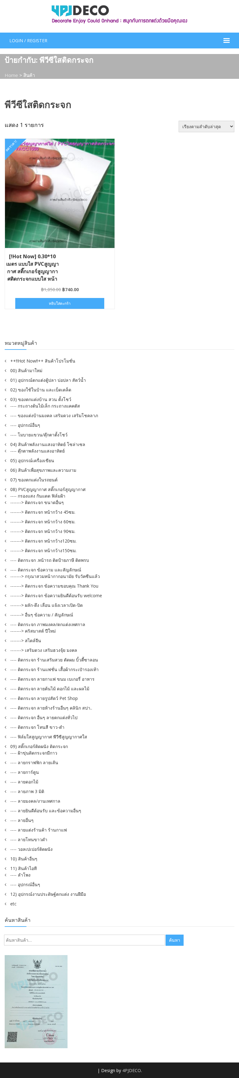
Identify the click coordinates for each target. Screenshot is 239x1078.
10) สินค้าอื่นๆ (23, 859)
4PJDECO (131, 1070)
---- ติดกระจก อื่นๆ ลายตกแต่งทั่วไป (43, 717)
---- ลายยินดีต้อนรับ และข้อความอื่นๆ (45, 811)
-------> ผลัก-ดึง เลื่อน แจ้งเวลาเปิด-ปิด (46, 605)
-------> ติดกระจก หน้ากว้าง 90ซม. (42, 531)
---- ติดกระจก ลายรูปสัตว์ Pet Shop (44, 698)
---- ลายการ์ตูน (24, 772)
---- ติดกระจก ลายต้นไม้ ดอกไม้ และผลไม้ (49, 689)
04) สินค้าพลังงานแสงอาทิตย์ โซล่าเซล (47, 444)
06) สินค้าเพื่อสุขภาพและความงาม (43, 470)
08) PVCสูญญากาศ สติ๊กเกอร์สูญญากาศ (48, 489)
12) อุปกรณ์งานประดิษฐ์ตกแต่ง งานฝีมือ (48, 894)
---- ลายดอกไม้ (24, 782)
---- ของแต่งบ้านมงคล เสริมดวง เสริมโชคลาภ (54, 415)
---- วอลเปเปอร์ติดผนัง (31, 849)
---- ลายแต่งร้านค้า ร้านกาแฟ (38, 830)
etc (13, 904)
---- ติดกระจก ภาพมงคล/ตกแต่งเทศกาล (47, 624)
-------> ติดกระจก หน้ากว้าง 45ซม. (42, 512)
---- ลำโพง (20, 875)
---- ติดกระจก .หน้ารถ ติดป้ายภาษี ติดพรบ (49, 560)
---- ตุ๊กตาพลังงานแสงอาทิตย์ (37, 451)
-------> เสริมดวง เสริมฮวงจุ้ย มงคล (43, 650)
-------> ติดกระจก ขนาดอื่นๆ (37, 502)
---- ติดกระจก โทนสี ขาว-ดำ (37, 727)
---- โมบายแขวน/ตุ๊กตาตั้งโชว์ (39, 435)
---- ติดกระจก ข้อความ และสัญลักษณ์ (45, 570)
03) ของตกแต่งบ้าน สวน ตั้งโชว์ (40, 399)
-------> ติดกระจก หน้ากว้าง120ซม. (43, 541)
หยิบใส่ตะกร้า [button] (60, 303)
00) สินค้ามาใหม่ (26, 370)
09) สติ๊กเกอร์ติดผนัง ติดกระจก (39, 746)
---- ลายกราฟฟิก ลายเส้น (34, 762)
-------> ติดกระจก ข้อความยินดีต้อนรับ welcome (56, 595)
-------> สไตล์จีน (25, 640)
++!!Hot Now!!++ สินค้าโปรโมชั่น (42, 361)
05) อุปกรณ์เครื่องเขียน (32, 460)
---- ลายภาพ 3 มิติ (27, 791)
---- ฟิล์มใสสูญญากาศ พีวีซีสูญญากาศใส (48, 737)
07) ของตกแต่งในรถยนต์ (34, 480)
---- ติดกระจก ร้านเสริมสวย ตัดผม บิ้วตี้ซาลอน (54, 660)
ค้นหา (174, 940)
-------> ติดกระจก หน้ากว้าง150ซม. (43, 550)
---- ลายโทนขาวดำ (28, 839)
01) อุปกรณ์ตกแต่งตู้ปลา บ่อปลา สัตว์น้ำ (48, 380)
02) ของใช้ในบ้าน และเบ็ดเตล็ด (40, 390)
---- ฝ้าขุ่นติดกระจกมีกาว (33, 753)
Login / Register (28, 40)
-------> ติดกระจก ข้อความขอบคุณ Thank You (54, 586)
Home (11, 75)
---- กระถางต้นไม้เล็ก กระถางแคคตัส (45, 406)
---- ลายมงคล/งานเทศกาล (35, 801)
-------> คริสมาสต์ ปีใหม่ (33, 631)
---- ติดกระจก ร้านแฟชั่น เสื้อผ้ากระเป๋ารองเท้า (54, 669)
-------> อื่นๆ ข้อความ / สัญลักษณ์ (41, 615)
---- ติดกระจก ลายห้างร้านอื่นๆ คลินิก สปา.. (51, 708)
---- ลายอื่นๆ (22, 820)
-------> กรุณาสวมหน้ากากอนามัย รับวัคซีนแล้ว (55, 576)
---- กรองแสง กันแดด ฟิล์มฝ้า (37, 496)
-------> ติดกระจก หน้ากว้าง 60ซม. (42, 522)
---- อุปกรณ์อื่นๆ (25, 425)
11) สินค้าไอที (23, 868)
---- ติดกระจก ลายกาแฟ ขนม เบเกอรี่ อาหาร (52, 679)
